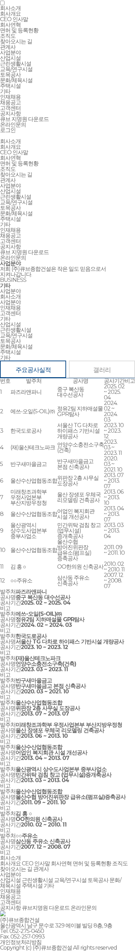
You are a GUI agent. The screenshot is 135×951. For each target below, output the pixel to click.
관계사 (8, 47)
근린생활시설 (15, 63)
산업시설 (10, 58)
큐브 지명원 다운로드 (24, 119)
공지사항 (10, 113)
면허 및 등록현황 (19, 30)
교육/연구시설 (16, 69)
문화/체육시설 (16, 80)
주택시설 (10, 86)
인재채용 (10, 230)
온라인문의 (13, 124)
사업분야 (10, 185)
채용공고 (10, 102)
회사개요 (10, 13)
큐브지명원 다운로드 (46, 908)
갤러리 (102, 369)
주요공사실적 (33, 369)
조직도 (8, 36)
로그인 (8, 130)
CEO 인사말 (14, 19)
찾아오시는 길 (16, 41)
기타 (5, 91)
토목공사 (10, 74)
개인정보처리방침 (21, 942)
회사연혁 (10, 24)
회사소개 (10, 141)
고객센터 (10, 241)
